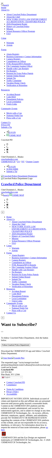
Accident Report (13, 94)
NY (22, 161)
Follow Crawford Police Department (15, 345)
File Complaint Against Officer (19, 66)
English (7, 377)
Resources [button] (5, 90)
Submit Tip (11, 78)
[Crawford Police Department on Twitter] (7, 152)
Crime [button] (3, 38)
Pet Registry (11, 71)
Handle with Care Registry (17, 68)
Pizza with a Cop (13, 118)
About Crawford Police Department (21, 14)
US (18, 161)
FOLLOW (5, 125)
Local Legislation (13, 102)
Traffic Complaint (13, 80)
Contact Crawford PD (15, 382)
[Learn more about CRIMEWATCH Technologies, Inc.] (13, 435)
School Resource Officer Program (20, 31)
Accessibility (11, 394)
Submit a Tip (6, 127)
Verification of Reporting (16, 85)
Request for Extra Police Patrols (19, 73)
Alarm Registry (12, 54)
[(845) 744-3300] (7, 147)
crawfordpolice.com (9, 159)
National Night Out (14, 115)
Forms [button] (3, 50)
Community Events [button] (9, 108)
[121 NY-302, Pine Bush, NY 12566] (7, 145)
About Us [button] (5, 10)
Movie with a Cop (14, 113)
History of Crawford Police (17, 26)
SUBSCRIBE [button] (12, 169)
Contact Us (6, 122)
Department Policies (14, 99)
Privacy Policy (12, 392)
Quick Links (11, 104)
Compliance (11, 385)
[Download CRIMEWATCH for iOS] (6, 358)
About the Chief (13, 17)
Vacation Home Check (15, 83)
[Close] (2, 331)
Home (3, 7)
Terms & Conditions (14, 389)
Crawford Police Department (21, 184)
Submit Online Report (15, 76)
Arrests (9, 45)
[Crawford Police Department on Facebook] (7, 150)
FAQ (8, 34)
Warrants (10, 43)
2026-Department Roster (16, 24)
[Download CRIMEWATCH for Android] (18, 358)
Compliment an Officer (16, 61)
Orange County (32, 161)
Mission (9, 29)
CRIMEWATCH (8, 161)
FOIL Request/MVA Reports (18, 64)
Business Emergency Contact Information (23, 56)
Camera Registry (13, 59)
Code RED (11, 97)
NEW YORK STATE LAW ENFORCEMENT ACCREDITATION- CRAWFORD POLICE (26, 20)
